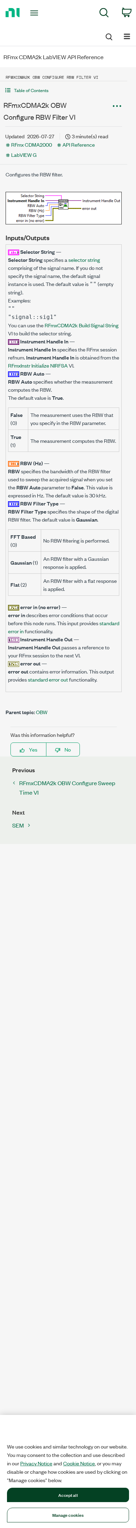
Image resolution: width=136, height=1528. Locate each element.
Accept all (67, 1494)
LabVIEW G (24, 154)
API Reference (78, 144)
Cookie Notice (79, 1463)
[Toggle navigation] (35, 13)
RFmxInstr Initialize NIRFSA (38, 365)
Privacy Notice (36, 1463)
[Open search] (108, 36)
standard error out (48, 679)
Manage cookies (68, 1514)
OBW (41, 712)
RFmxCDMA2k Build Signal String (82, 325)
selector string (84, 259)
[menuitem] (104, 14)
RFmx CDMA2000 (31, 144)
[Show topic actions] (117, 106)
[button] (63, 90)
